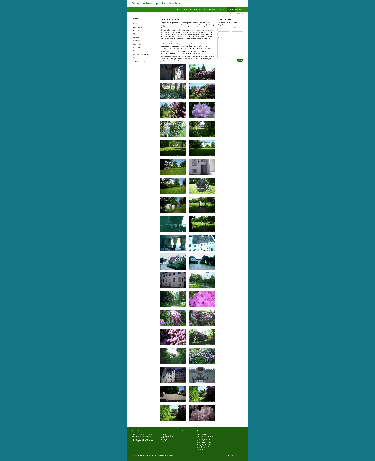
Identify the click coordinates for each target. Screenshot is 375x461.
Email (219, 32)
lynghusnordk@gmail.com (144, 441)
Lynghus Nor (137, 27)
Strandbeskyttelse (202, 441)
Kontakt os (239, 9)
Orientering (221, 9)
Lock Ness (136, 47)
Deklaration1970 (202, 434)
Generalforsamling (166, 436)
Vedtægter (163, 434)
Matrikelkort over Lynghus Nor (205, 437)
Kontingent (164, 439)
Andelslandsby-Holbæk (141, 54)
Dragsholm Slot (165, 23)
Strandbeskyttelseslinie (204, 442)
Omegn (135, 51)
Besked (219, 37)
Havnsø (135, 24)
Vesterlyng (136, 30)
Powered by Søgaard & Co (234, 455)
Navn (219, 27)
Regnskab (163, 437)
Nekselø (136, 37)
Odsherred (137, 41)
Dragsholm (239, 13)
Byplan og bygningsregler (205, 439)
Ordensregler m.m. (208, 9)
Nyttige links (137, 58)
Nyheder (197, 9)
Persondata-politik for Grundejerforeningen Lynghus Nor (204, 445)
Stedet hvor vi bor (139, 61)
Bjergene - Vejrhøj (139, 34)
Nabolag (231, 9)
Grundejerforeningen (184, 9)
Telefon (234, 27)
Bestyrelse (163, 441)
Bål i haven (200, 449)
